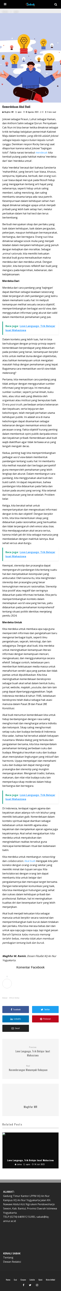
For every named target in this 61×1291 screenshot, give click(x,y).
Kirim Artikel (50, 1280)
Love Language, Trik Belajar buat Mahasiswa (32, 1051)
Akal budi (29, 861)
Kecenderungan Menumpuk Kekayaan (28, 1068)
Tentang (8, 1257)
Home (8, 1280)
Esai (15, 1280)
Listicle (32, 1280)
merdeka (15, 998)
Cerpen (23, 1280)
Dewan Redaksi (12, 1261)
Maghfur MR (9, 112)
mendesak (42, 152)
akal (6, 998)
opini (20, 112)
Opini (40, 1280)
